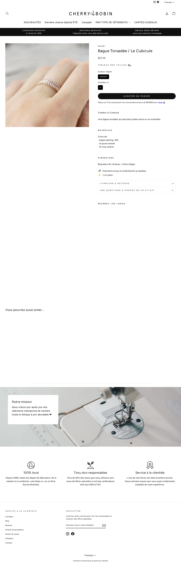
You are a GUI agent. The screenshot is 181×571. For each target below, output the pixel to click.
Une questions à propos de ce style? (127, 190)
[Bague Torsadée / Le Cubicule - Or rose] (99, 280)
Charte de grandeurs (14, 530)
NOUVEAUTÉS (32, 22)
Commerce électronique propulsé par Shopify (90, 561)
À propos (9, 517)
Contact (8, 543)
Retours (8, 525)
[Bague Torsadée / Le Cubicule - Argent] (103, 280)
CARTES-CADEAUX (145, 22)
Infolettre (9, 538)
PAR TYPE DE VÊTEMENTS (112, 22)
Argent (103, 76)
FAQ (7, 521)
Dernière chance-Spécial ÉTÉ (61, 22)
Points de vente (12, 534)
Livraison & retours (115, 183)
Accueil (101, 46)
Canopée (87, 22)
